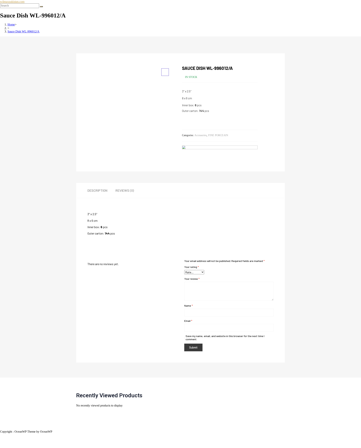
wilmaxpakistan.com (12, 1)
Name (188, 305)
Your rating (191, 266)
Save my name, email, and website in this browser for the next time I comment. (225, 337)
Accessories (200, 135)
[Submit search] (41, 6)
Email (188, 320)
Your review (191, 278)
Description (97, 190)
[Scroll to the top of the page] (1, 435)
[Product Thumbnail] (165, 72)
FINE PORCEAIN (218, 135)
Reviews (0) (124, 190)
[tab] (101, 190)
